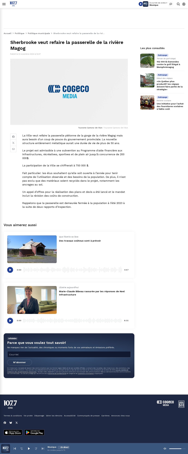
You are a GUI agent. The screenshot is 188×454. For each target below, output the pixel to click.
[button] (15, 449)
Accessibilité (69, 416)
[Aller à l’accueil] (13, 5)
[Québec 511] (181, 407)
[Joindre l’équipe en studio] (171, 4)
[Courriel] (13, 149)
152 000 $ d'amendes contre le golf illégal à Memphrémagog (168, 64)
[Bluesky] (11, 423)
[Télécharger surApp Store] (13, 432)
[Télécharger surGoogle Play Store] (34, 432)
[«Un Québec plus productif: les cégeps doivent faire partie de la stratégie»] (147, 80)
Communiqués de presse (88, 416)
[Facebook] (13, 137)
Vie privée (28, 416)
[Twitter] (13, 143)
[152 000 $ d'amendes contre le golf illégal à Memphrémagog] (147, 61)
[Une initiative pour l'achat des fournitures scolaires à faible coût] (147, 102)
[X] (16, 423)
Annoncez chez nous (120, 416)
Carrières (105, 416)
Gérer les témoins (54, 416)
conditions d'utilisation (86, 373)
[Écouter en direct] (140, 4)
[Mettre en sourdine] (165, 449)
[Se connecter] (184, 4)
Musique (154, 5)
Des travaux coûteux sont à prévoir (80, 240)
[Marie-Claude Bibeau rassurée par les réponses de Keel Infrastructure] (32, 300)
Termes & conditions (13, 416)
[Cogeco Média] (165, 405)
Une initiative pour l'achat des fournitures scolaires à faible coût (170, 106)
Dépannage (39, 416)
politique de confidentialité (57, 373)
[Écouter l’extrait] (10, 270)
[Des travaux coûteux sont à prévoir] (32, 249)
